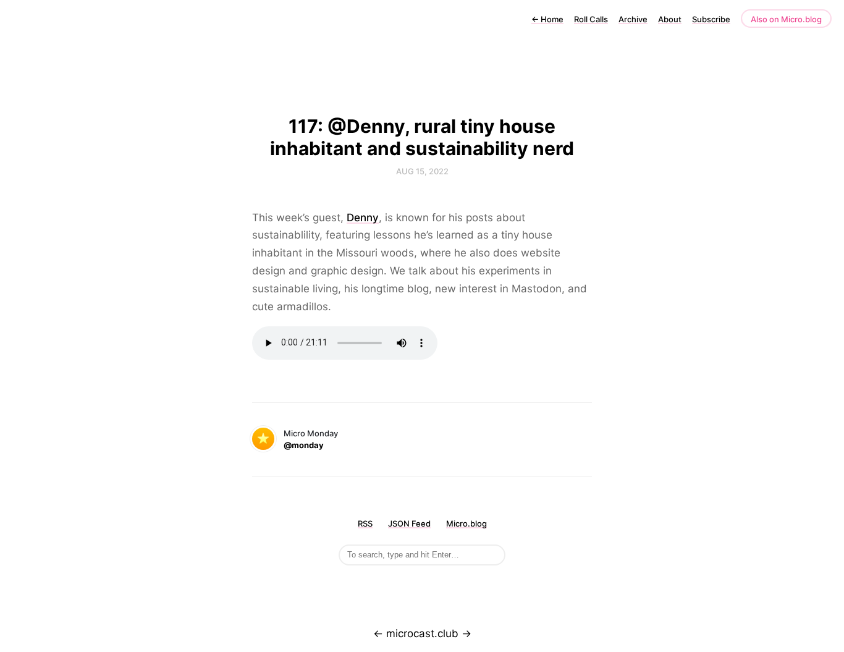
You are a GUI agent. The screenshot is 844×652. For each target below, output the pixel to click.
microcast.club (422, 633)
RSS (365, 523)
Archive (633, 19)
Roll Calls (591, 19)
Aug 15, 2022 (422, 171)
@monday (304, 445)
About (670, 19)
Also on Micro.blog (786, 19)
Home (547, 19)
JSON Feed (409, 523)
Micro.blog (466, 523)
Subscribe (711, 19)
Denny (363, 217)
